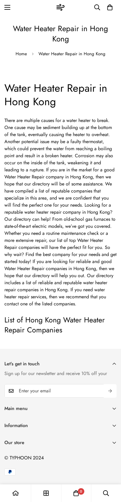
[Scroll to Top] (110, 471)
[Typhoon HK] (60, 7)
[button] (110, 7)
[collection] (46, 493)
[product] (15, 493)
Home (21, 54)
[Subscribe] (110, 391)
